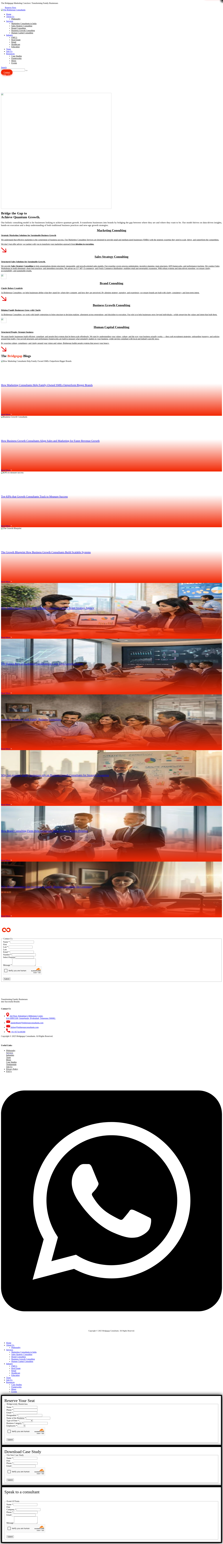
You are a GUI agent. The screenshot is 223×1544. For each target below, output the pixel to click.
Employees (11, 1426)
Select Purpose (9, 957)
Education (15, 47)
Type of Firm (12, 1421)
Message (7, 965)
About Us (10, 16)
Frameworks (16, 58)
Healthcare (15, 44)
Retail (13, 42)
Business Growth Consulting (23, 30)
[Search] (26, 70)
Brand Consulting (18, 28)
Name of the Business (16, 1418)
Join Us (9, 51)
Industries (10, 1055)
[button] (4, 67)
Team (8, 49)
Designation (12, 1415)
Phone (9, 1410)
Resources (10, 54)
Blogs (13, 61)
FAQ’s (9, 1071)
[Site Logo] (13, 10)
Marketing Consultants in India (24, 23)
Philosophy (16, 19)
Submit (6, 979)
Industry (9, 35)
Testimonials (11, 1064)
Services (9, 21)
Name (6, 942)
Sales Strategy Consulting (21, 26)
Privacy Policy (12, 1069)
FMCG (14, 37)
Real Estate (16, 40)
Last (5, 947)
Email (6, 952)
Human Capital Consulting (22, 33)
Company (11, 1509)
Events (14, 63)
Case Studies (16, 56)
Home (8, 14)
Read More (5, 414)
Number (7, 955)
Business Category (14, 1423)
